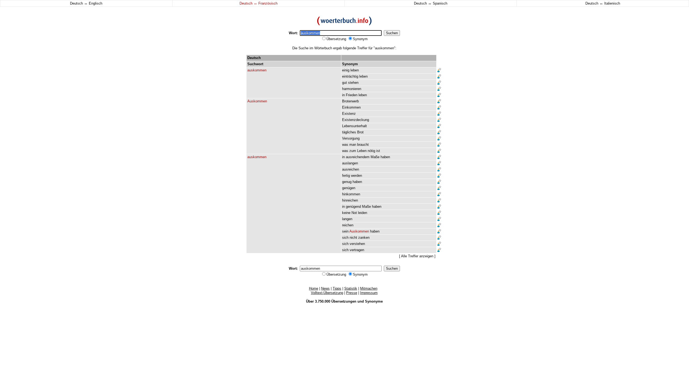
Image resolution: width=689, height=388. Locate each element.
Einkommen (351, 107)
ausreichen (350, 169)
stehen (353, 83)
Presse (351, 293)
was (345, 145)
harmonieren (351, 89)
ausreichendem (358, 157)
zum (352, 151)
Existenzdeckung (355, 120)
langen (347, 219)
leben (354, 70)
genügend (353, 207)
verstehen (357, 244)
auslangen (350, 163)
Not (354, 213)
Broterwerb (350, 101)
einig (345, 70)
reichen (347, 225)
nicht (353, 237)
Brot (360, 132)
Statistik (350, 288)
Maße (375, 157)
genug (346, 182)
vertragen (357, 250)
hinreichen (350, 200)
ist (378, 151)
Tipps (337, 288)
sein (345, 231)
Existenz (349, 114)
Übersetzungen (343, 301)
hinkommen (351, 194)
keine (346, 213)
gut (344, 83)
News (325, 288)
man (352, 145)
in (343, 95)
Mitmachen (368, 288)
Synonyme (374, 301)
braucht (363, 145)
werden (356, 176)
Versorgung (351, 138)
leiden (362, 213)
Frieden (351, 95)
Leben (362, 151)
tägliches (349, 132)
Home (313, 288)
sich (345, 237)
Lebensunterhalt (354, 126)
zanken (364, 237)
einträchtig (350, 76)
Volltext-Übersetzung (327, 293)
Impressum (369, 293)
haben (385, 157)
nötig (371, 151)
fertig (346, 176)
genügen (348, 188)
